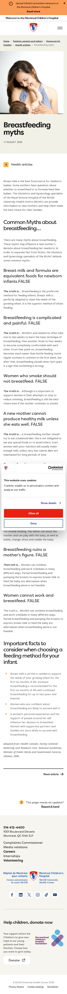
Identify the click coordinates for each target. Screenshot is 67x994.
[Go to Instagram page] (37, 894)
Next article (51, 774)
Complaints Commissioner (23, 842)
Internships (11, 856)
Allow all (33, 513)
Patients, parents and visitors (28, 41)
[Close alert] (64, 3)
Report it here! (50, 806)
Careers (9, 851)
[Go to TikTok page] (46, 894)
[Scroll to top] (60, 971)
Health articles (22, 45)
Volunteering (13, 860)
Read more (33, 11)
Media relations (15, 847)
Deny (33, 523)
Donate (14, 960)
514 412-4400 (14, 827)
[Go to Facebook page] (12, 894)
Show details (48, 503)
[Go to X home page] (29, 894)
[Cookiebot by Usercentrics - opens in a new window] (48, 468)
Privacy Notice (16, 986)
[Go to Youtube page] (55, 894)
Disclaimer (52, 986)
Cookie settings (35, 986)
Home (6, 41)
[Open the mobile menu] (60, 28)
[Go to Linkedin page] (20, 894)
